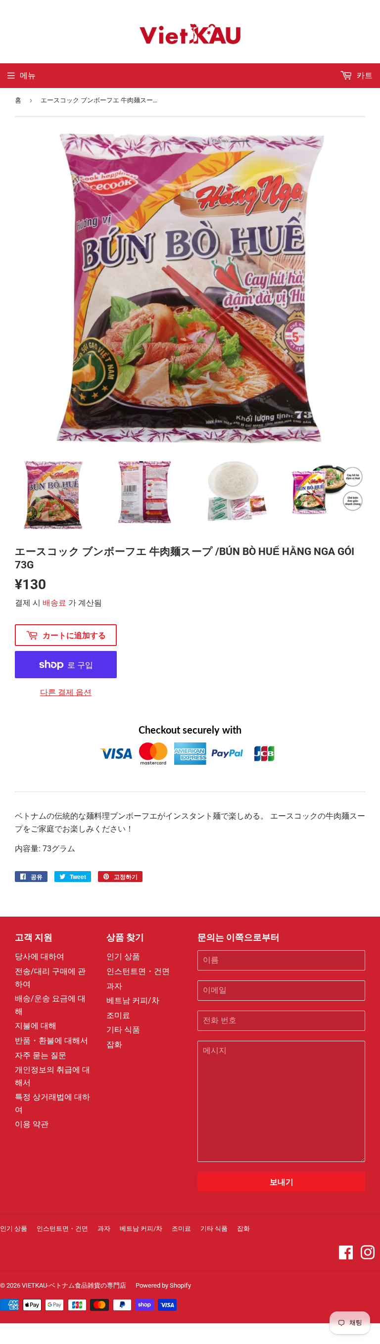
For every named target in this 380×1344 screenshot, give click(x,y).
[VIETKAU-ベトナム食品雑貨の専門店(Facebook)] (345, 1255)
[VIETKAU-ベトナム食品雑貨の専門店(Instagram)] (367, 1255)
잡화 (114, 1044)
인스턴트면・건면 (138, 971)
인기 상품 (123, 956)
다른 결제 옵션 (66, 692)
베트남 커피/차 (132, 1000)
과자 (114, 986)
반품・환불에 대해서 (51, 1040)
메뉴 (28, 75)
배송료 (54, 602)
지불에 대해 (35, 1025)
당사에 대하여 (39, 956)
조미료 (118, 1015)
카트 (364, 75)
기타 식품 (123, 1029)
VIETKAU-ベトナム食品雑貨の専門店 (74, 1285)
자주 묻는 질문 (40, 1055)
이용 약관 (31, 1124)
